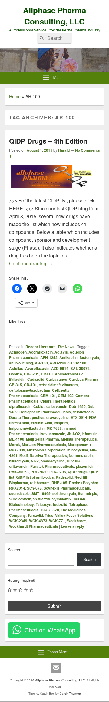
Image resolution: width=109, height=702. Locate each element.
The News (66, 346)
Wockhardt (76, 520)
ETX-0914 (79, 417)
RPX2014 (17, 488)
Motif (23, 455)
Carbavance (56, 379)
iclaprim (61, 422)
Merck (14, 444)
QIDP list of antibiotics (35, 477)
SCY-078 (34, 488)
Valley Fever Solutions (74, 515)
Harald (64, 150)
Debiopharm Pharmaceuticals (45, 412)
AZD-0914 (59, 368)
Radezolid (64, 477)
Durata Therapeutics (27, 417)
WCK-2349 (18, 520)
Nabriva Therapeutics (48, 455)
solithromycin (64, 493)
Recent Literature (40, 346)
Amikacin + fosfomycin (79, 357)
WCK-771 (57, 520)
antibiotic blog (21, 363)
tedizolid (60, 504)
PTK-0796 (57, 471)
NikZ (35, 461)
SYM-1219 (41, 499)
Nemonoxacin (81, 455)
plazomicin (85, 466)
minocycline (77, 450)
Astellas (16, 368)
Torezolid (35, 515)
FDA (93, 417)
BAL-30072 (80, 368)
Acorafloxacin (40, 352)
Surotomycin (20, 499)
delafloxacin (83, 412)
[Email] (56, 668)
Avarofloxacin (37, 368)
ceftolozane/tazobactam (29, 390)
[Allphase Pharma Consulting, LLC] (54, 69)
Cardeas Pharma (83, 379)
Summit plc (87, 493)
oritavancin (18, 466)
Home (15, 96)
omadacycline (53, 461)
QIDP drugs (78, 471)
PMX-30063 (19, 471)
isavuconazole (52, 433)
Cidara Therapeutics (57, 401)
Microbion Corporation (46, 450)
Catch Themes (70, 693)
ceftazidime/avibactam (58, 384)
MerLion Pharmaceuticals (44, 444)
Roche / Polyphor (83, 482)
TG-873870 (49, 510)
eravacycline (57, 417)
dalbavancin (56, 406)
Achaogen (18, 352)
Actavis (61, 352)
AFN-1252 (49, 357)
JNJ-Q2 (73, 433)
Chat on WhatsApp (50, 630)
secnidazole (19, 493)
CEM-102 (66, 395)
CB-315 (15, 384)
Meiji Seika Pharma (42, 439)
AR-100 (41, 363)
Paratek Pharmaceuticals (52, 466)
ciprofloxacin (20, 406)
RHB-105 (59, 482)
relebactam (40, 482)
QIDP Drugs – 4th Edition (48, 141)
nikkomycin (19, 461)
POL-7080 (39, 471)
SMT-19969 (41, 493)
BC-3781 (31, 374)
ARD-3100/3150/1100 (68, 363)
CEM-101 (48, 395)
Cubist (39, 406)
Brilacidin (17, 379)
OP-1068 (74, 461)
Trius (49, 515)
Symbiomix (61, 499)
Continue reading (30, 263)
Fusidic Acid (41, 422)
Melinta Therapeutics (79, 439)
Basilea (15, 374)
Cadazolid (35, 379)
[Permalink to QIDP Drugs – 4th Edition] (52, 192)
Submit (54, 606)
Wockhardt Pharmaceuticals (33, 526)
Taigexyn (43, 504)
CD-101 (30, 384)
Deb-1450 (77, 406)
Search (14, 549)
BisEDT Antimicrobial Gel (62, 374)
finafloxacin (19, 422)
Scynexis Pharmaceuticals (67, 488)
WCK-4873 (38, 520)
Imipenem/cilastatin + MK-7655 (35, 428)
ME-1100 (16, 439)
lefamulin (89, 433)
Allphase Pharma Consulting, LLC (54, 16)
